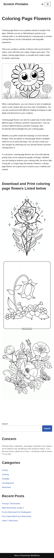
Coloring (5, 474)
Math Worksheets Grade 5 (13, 508)
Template (5, 479)
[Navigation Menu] (48, 4)
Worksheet (6, 487)
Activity (5, 470)
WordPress (35, 555)
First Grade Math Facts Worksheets (16, 516)
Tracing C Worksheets (11, 503)
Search (5, 424)
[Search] (42, 4)
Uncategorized (8, 483)
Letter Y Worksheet (10, 521)
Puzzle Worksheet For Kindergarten (16, 512)
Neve (16, 555)
